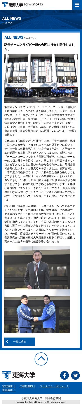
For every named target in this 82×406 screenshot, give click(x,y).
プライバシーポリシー (53, 386)
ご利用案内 (26, 386)
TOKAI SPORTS (33, 4)
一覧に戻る (19, 341)
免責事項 (7, 390)
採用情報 (7, 386)
